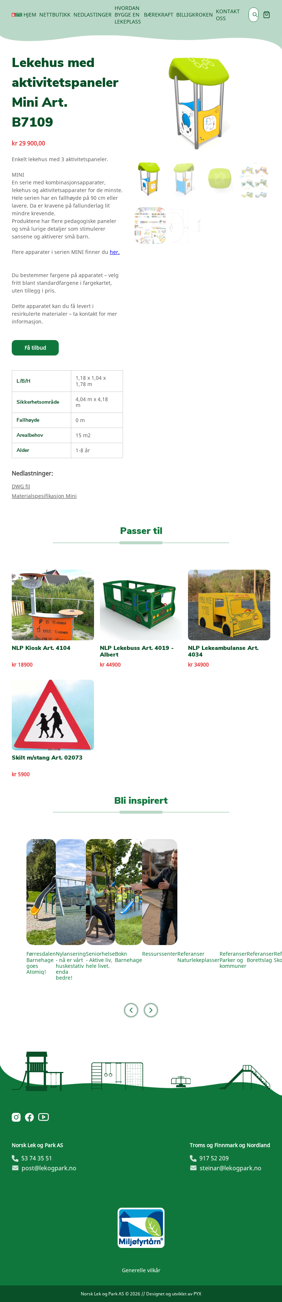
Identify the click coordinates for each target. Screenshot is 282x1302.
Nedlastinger (92, 14)
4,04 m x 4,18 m (92, 402)
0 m (80, 420)
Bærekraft (158, 14)
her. (115, 251)
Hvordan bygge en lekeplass (128, 14)
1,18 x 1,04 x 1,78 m (91, 380)
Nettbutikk (54, 14)
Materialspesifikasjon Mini (44, 495)
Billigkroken (194, 14)
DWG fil (21, 486)
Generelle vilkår (141, 1270)
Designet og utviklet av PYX (173, 1294)
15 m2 (83, 435)
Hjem (30, 14)
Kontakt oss (228, 14)
